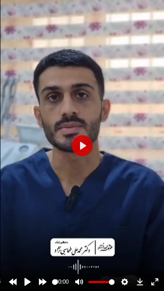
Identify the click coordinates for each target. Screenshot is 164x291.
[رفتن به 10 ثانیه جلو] (43, 282)
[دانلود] (140, 282)
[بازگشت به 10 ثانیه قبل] (13, 282)
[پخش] (28, 282)
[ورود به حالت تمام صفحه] (155, 282)
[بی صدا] (79, 282)
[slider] (55, 282)
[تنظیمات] (125, 282)
